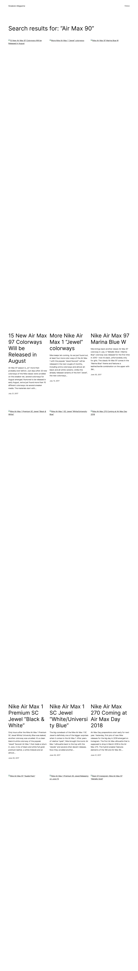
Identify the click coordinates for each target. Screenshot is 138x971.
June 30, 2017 (96, 375)
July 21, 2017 (13, 393)
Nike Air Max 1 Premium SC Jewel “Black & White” (26, 716)
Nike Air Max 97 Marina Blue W (110, 338)
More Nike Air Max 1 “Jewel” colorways (66, 341)
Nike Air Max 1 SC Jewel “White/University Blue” (69, 716)
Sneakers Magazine (16, 6)
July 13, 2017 (55, 381)
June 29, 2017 (13, 758)
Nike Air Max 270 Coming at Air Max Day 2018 (109, 716)
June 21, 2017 (96, 755)
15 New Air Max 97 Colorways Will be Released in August (27, 348)
